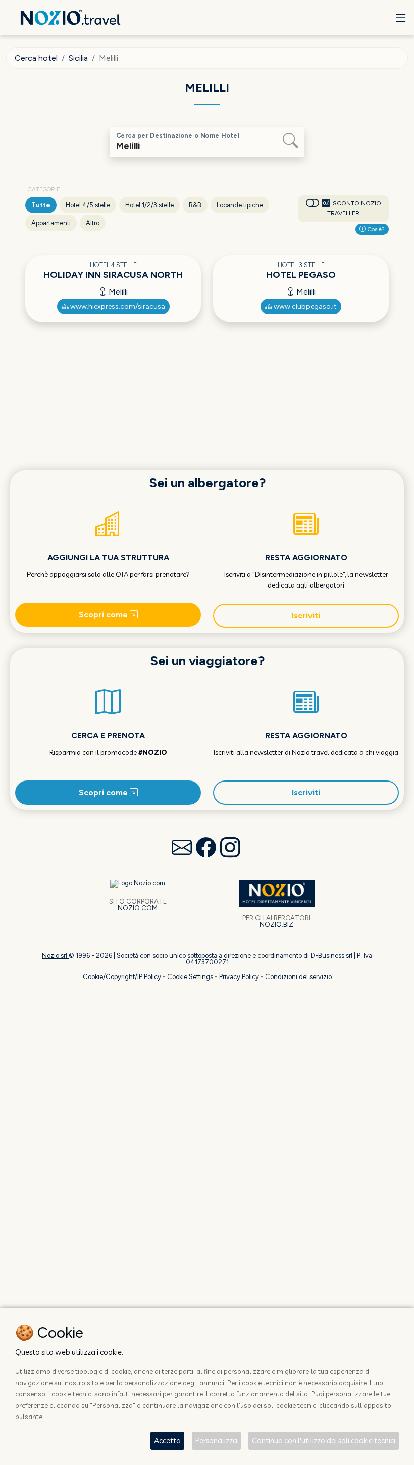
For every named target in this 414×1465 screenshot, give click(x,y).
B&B (195, 205)
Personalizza (216, 1440)
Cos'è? (375, 229)
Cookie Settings (190, 977)
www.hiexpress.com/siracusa (117, 306)
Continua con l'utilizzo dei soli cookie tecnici (323, 1440)
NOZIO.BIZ (276, 925)
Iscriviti (306, 615)
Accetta (167, 1440)
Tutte (40, 205)
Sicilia (78, 58)
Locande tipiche (240, 205)
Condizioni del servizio (298, 977)
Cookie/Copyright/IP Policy (122, 977)
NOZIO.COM (138, 908)
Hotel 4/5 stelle (88, 205)
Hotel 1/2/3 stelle (149, 205)
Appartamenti (51, 223)
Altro (92, 223)
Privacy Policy (239, 977)
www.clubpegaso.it (304, 306)
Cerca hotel (36, 58)
